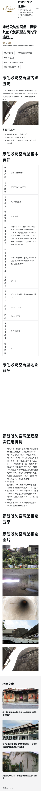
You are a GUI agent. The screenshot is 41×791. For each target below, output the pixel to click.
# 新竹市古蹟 (8, 53)
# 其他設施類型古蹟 (25, 53)
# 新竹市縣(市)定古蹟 (11, 67)
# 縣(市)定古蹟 (9, 58)
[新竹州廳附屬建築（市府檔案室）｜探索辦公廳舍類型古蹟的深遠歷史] (21, 730)
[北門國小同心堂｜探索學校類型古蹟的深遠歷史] (21, 762)
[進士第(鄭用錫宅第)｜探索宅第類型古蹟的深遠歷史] (21, 698)
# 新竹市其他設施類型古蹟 (13, 62)
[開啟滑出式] (37, 9)
